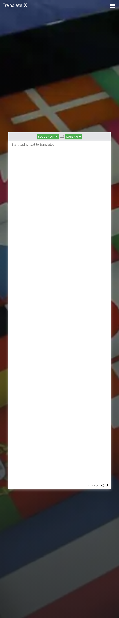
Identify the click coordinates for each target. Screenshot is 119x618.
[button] (88, 485)
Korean (72, 136)
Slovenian (47, 136)
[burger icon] (113, 5)
